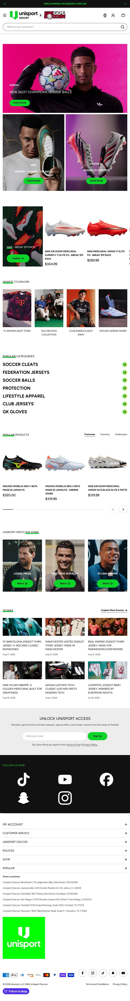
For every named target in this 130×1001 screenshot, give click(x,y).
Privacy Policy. (90, 744)
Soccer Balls (19, 380)
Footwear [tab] (89, 434)
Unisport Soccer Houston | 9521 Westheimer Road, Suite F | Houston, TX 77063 (45, 911)
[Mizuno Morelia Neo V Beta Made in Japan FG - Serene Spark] (65, 461)
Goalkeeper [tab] (121, 434)
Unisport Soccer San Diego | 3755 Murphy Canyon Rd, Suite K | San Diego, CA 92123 (47, 899)
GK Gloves (15, 411)
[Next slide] (123, 509)
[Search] (123, 27)
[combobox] (65, 27)
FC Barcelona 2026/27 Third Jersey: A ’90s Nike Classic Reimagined (22, 645)
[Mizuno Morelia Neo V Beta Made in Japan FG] (22, 461)
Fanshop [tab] (105, 434)
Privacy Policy (120, 984)
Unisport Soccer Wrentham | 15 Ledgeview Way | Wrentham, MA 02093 (40, 882)
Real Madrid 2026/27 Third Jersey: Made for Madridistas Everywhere (106, 645)
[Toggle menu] (5, 15)
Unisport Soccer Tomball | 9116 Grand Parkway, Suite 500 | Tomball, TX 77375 (43, 905)
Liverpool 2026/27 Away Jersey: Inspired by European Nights (104, 688)
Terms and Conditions (97, 984)
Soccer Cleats (20, 364)
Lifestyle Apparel (24, 396)
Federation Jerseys (26, 372)
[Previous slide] (113, 509)
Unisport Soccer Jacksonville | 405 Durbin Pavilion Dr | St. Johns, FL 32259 (42, 888)
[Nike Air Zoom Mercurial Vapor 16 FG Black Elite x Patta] (107, 461)
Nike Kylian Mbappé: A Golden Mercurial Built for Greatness (22, 688)
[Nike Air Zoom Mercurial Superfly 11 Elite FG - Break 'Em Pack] (65, 226)
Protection (16, 388)
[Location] (105, 15)
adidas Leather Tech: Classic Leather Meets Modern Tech (61, 688)
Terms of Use (73, 744)
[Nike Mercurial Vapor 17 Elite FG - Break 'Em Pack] (107, 226)
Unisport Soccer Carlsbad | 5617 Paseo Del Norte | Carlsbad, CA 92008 (40, 893)
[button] (5, 4)
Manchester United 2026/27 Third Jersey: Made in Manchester (64, 645)
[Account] (113, 15)
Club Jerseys (18, 403)
